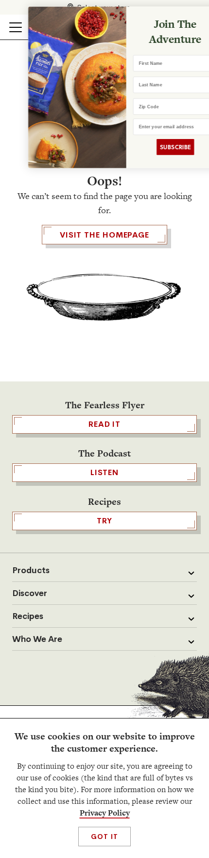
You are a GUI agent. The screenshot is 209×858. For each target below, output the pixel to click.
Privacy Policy (105, 812)
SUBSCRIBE (158, 147)
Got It (104, 836)
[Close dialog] (198, 15)
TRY (104, 521)
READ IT (104, 424)
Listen (104, 472)
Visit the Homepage (104, 235)
